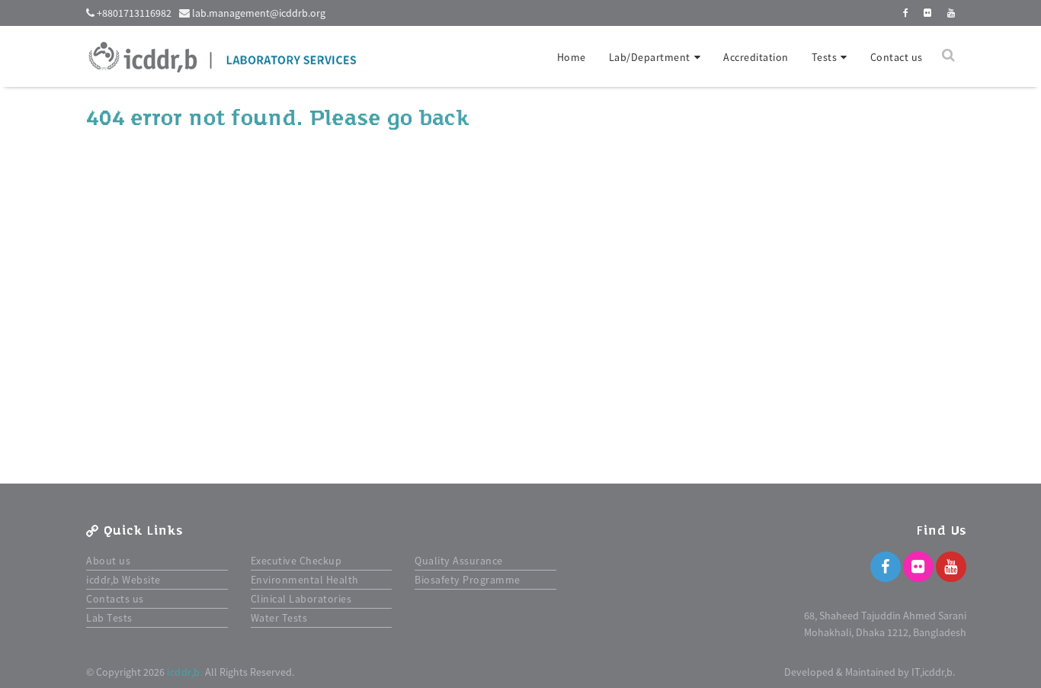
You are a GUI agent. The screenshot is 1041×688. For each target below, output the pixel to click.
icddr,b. (185, 672)
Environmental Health (305, 580)
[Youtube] (951, 566)
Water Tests (279, 618)
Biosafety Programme (467, 580)
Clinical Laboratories (301, 599)
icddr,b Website (123, 580)
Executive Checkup (296, 560)
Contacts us (115, 599)
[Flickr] (918, 566)
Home (571, 57)
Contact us (896, 57)
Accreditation (756, 57)
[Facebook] (885, 566)
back (444, 118)
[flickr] (928, 12)
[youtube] (951, 12)
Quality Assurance (459, 560)
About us (108, 560)
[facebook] (906, 12)
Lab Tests (109, 618)
